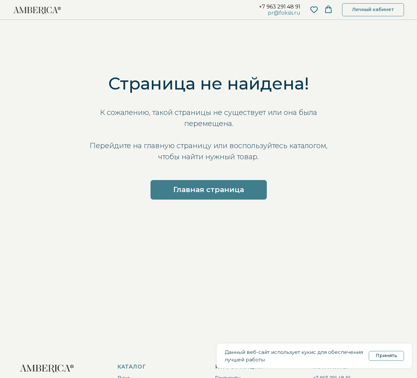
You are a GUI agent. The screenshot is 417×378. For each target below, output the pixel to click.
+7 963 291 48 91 (279, 7)
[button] (314, 9)
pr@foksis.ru (284, 13)
